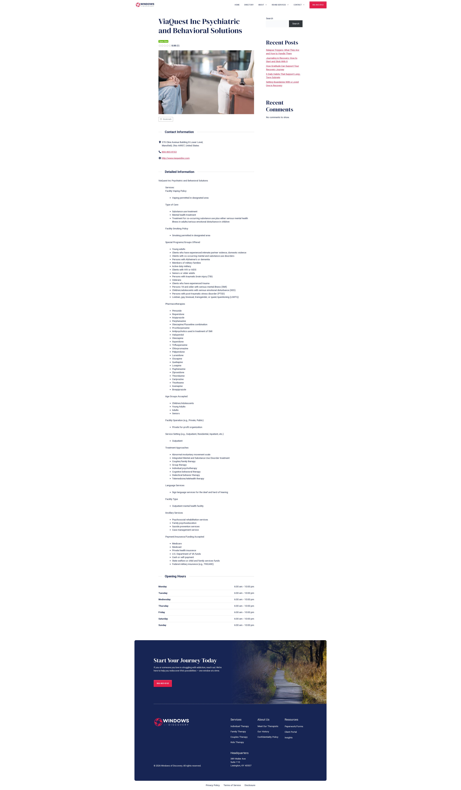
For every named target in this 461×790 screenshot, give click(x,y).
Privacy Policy (213, 785)
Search (269, 18)
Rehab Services (279, 5)
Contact (298, 5)
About (261, 5)
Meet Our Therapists (268, 726)
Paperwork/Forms (294, 726)
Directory (249, 5)
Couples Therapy (239, 737)
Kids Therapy (237, 742)
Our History (263, 731)
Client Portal (291, 732)
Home (237, 5)
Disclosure (250, 785)
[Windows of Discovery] (145, 4)
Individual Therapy (239, 726)
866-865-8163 (318, 5)
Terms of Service (232, 785)
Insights (289, 737)
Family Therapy (238, 731)
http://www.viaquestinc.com (176, 158)
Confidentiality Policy (268, 737)
